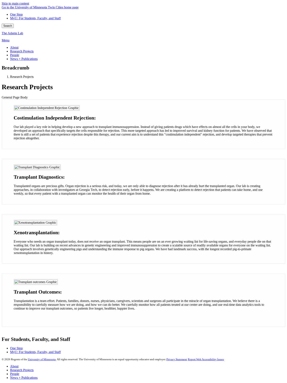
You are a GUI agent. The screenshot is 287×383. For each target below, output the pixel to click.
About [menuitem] (14, 47)
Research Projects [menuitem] (22, 51)
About (14, 366)
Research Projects (22, 370)
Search (7, 25)
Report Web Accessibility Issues (206, 359)
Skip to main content (15, 3)
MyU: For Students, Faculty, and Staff (35, 18)
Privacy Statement (176, 359)
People (14, 374)
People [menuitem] (14, 55)
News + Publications (24, 377)
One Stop (16, 14)
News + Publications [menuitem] (24, 59)
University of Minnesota (42, 359)
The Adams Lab (12, 33)
